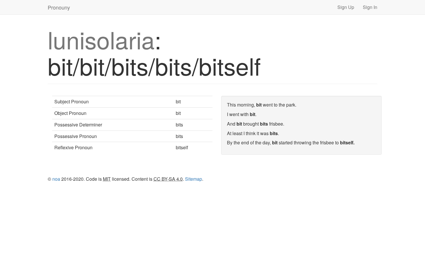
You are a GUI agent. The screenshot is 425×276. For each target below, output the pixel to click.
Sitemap (193, 179)
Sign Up (345, 7)
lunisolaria (101, 39)
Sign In (370, 7)
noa (56, 179)
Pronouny (59, 7)
